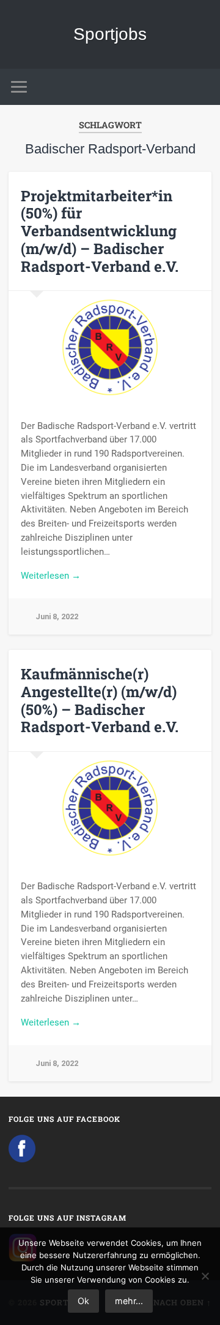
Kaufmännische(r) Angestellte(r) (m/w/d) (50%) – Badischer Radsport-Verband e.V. (99, 700)
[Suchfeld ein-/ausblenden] (201, 87)
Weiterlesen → (51, 575)
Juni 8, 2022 (56, 616)
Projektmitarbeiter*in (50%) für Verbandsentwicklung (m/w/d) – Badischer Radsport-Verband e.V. (99, 231)
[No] (205, 1276)
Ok (83, 1301)
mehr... (129, 1301)
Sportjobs (110, 34)
